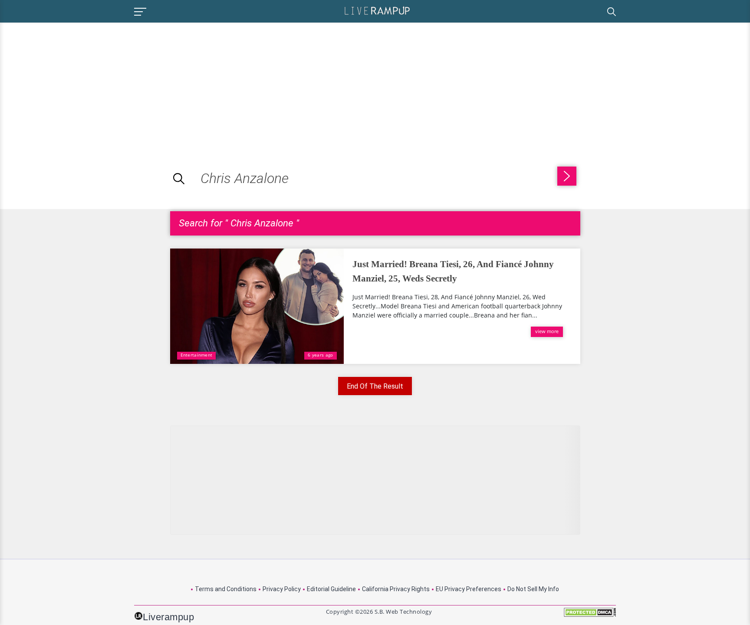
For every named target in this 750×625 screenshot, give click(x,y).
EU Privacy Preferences (468, 589)
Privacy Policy (282, 589)
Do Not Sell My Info (533, 589)
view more (547, 331)
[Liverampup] (377, 10)
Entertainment (197, 355)
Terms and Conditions (226, 589)
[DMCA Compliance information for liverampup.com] (590, 615)
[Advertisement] (73, 83)
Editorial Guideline (331, 589)
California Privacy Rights (396, 589)
